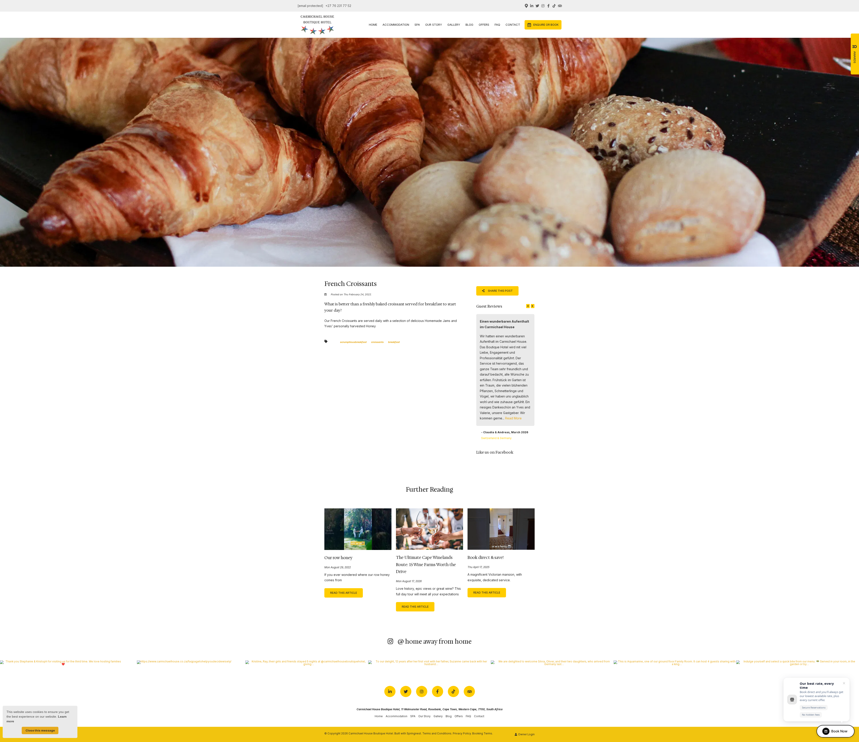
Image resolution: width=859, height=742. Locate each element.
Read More (513, 418)
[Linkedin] (532, 6)
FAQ (497, 24)
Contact (513, 24)
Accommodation (396, 24)
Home (373, 24)
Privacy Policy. (462, 733)
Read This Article (343, 592)
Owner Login (526, 734)
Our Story (433, 24)
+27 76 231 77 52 (338, 5)
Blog (469, 24)
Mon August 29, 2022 (337, 567)
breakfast (394, 342)
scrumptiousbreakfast (353, 342)
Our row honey (338, 557)
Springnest (414, 733)
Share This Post (500, 290)
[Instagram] (543, 6)
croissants (377, 342)
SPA (417, 24)
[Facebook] (548, 6)
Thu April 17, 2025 (478, 567)
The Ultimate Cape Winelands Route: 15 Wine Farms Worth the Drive (426, 564)
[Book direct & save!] (501, 529)
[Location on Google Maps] (526, 5)
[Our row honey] (357, 529)
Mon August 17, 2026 (409, 581)
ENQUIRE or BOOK (546, 24)
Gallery (453, 24)
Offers (484, 24)
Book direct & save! (486, 557)
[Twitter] (537, 6)
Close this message (40, 730)
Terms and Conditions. (437, 733)
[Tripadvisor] (559, 6)
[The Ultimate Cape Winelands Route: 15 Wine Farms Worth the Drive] (429, 529)
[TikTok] (554, 6)
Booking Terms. (482, 733)
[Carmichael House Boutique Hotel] (317, 24)
